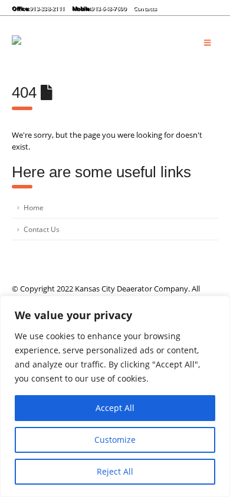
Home (34, 207)
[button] (172, 7)
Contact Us (42, 229)
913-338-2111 (47, 8)
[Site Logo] (94, 42)
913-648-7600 (108, 8)
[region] (115, 396)
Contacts (144, 8)
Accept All (115, 407)
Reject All (115, 471)
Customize (115, 439)
